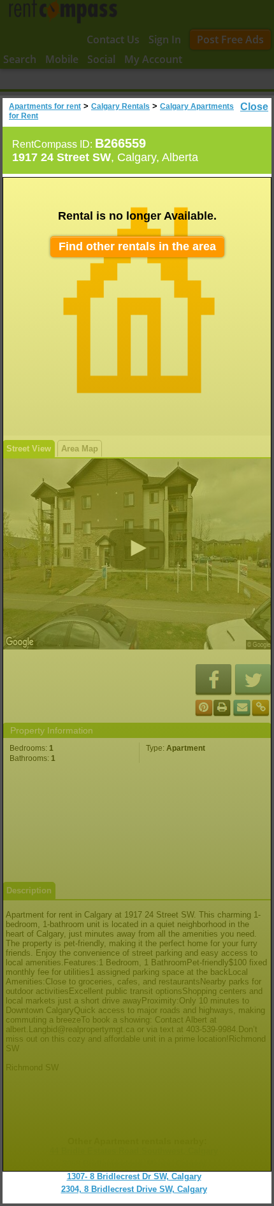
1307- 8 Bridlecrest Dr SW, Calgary (134, 1176)
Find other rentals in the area (137, 246)
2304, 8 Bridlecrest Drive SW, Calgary (134, 1189)
